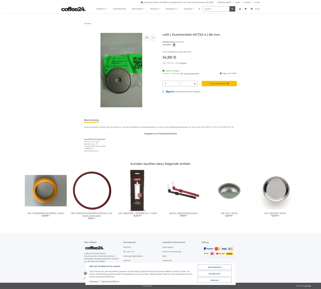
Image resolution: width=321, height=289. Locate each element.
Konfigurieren (215, 274)
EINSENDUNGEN (224, 2)
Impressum (93, 281)
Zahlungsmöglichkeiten (133, 256)
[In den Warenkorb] (86, 31)
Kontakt (247, 2)
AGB (164, 256)
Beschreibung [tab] (91, 120)
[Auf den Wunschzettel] (153, 37)
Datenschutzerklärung (110, 281)
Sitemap (126, 260)
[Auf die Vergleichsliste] (146, 37)
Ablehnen (215, 280)
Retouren (127, 247)
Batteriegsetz (168, 247)
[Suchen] (232, 9)
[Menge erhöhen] (195, 83)
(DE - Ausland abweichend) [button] (189, 73)
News (237, 2)
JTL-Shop (308, 286)
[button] (240, 9)
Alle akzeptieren (215, 267)
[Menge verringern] (165, 83)
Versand (183, 63)
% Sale (257, 2)
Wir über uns (128, 251)
